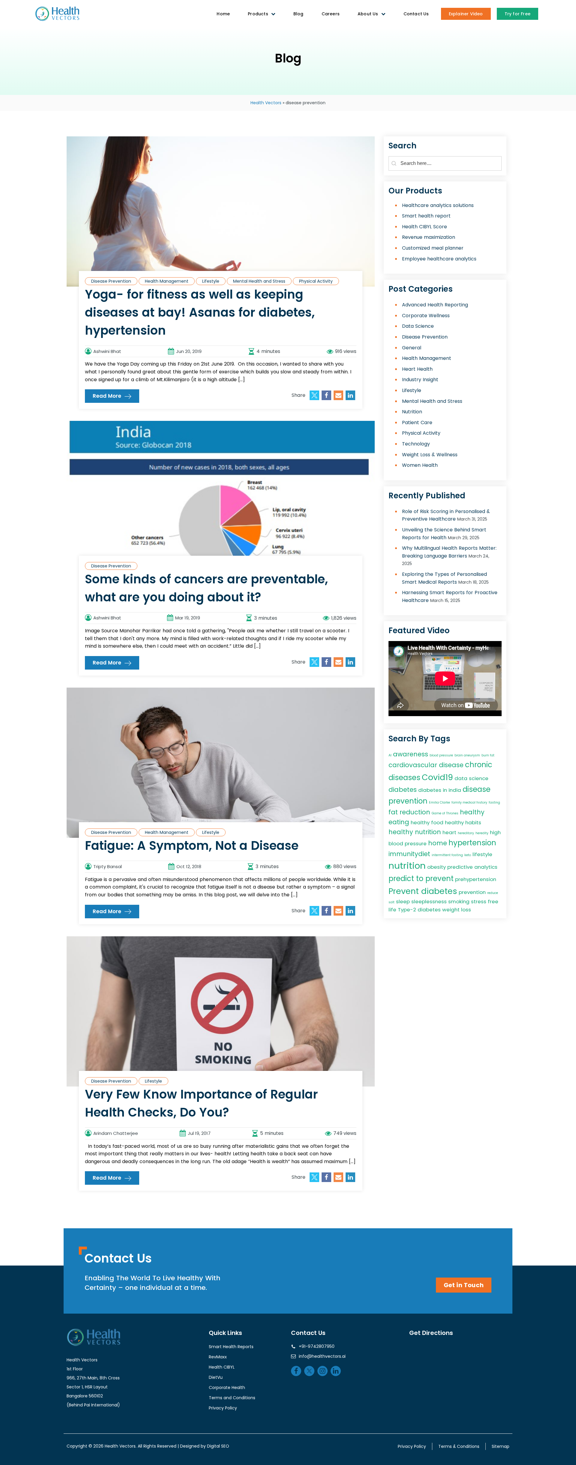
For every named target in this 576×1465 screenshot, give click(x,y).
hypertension (472, 843)
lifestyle (482, 854)
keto (467, 855)
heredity (482, 833)
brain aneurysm (467, 755)
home (437, 843)
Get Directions (431, 1333)
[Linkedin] (350, 395)
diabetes (402, 789)
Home (223, 14)
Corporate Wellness (426, 315)
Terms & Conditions (458, 1446)
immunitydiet (409, 854)
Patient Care (417, 422)
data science (471, 778)
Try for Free (517, 14)
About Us (368, 14)
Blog (298, 14)
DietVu (216, 1377)
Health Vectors (265, 103)
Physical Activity (316, 281)
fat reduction (409, 812)
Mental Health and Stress (259, 281)
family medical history (469, 802)
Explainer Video (466, 14)
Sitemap (500, 1446)
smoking (459, 901)
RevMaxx (218, 1357)
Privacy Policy (223, 1408)
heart (449, 832)
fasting (494, 802)
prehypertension (475, 879)
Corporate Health (227, 1387)
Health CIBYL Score (424, 226)
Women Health (420, 465)
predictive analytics (472, 867)
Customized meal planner (433, 248)
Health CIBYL (222, 1367)
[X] (314, 395)
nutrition (407, 865)
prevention (472, 892)
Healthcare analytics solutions (438, 205)
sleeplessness (429, 901)
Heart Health (417, 369)
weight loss (456, 909)
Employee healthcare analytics (439, 258)
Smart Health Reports (231, 1347)
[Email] (338, 395)
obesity (436, 867)
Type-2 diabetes (419, 909)
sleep (403, 901)
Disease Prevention (111, 281)
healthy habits (463, 822)
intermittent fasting (447, 855)
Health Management (166, 281)
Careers (331, 14)
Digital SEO (218, 1446)
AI (390, 755)
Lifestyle (210, 281)
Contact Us (416, 14)
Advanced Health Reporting (435, 304)
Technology (416, 443)
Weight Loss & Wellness (430, 454)
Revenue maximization (428, 237)
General (411, 347)
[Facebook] (326, 395)
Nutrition (412, 411)
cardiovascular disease (426, 765)
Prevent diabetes (422, 891)
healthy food (427, 822)
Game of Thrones (445, 813)
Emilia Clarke (439, 802)
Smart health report (426, 215)
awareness (410, 754)
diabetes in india (439, 790)
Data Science (418, 326)
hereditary (466, 833)
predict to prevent (421, 878)
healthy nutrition (414, 832)
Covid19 (437, 777)
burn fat (488, 755)
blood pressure (441, 755)
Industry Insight (420, 379)
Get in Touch (464, 1285)
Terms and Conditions (232, 1398)
